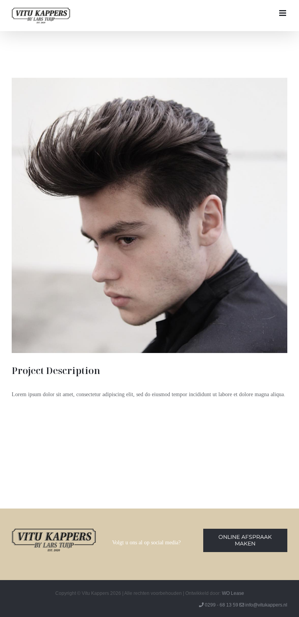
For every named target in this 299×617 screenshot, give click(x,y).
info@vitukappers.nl (266, 605)
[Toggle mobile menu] (283, 13)
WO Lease (233, 593)
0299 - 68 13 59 (221, 605)
